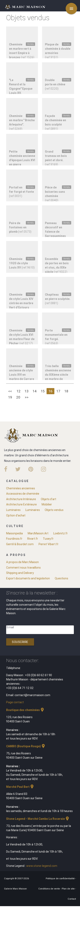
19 (10, 397)
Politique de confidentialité (60, 878)
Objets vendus (54, 510)
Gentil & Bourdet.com (20, 544)
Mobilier (47, 504)
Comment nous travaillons (23, 567)
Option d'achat (15, 515)
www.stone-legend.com (41, 866)
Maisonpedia (14, 533)
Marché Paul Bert (20, 787)
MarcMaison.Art (38, 533)
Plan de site (68, 888)
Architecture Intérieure (21, 499)
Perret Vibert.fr (48, 544)
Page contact (15, 702)
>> (27, 397)
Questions (61, 578)
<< (10, 391)
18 (66, 391)
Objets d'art (48, 499)
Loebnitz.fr (60, 533)
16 (50, 391)
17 (58, 391)
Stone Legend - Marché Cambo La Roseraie (38, 819)
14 (35, 391)
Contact (72, 898)
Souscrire (20, 642)
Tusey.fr (48, 538)
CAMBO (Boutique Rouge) (26, 746)
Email (10, 627)
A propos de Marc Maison (22, 562)
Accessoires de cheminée (22, 493)
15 (43, 391)
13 (27, 391)
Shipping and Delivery (20, 573)
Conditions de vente (49, 888)
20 (18, 397)
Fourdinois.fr (14, 538)
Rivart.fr (32, 538)
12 (19, 391)
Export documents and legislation (28, 578)
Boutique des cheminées (25, 710)
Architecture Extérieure (21, 504)
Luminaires (13, 510)
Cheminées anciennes (20, 488)
